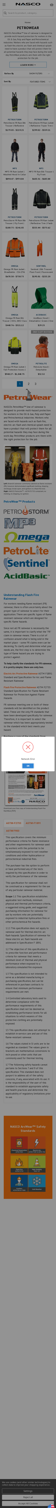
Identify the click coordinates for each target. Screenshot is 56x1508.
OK (28, 765)
